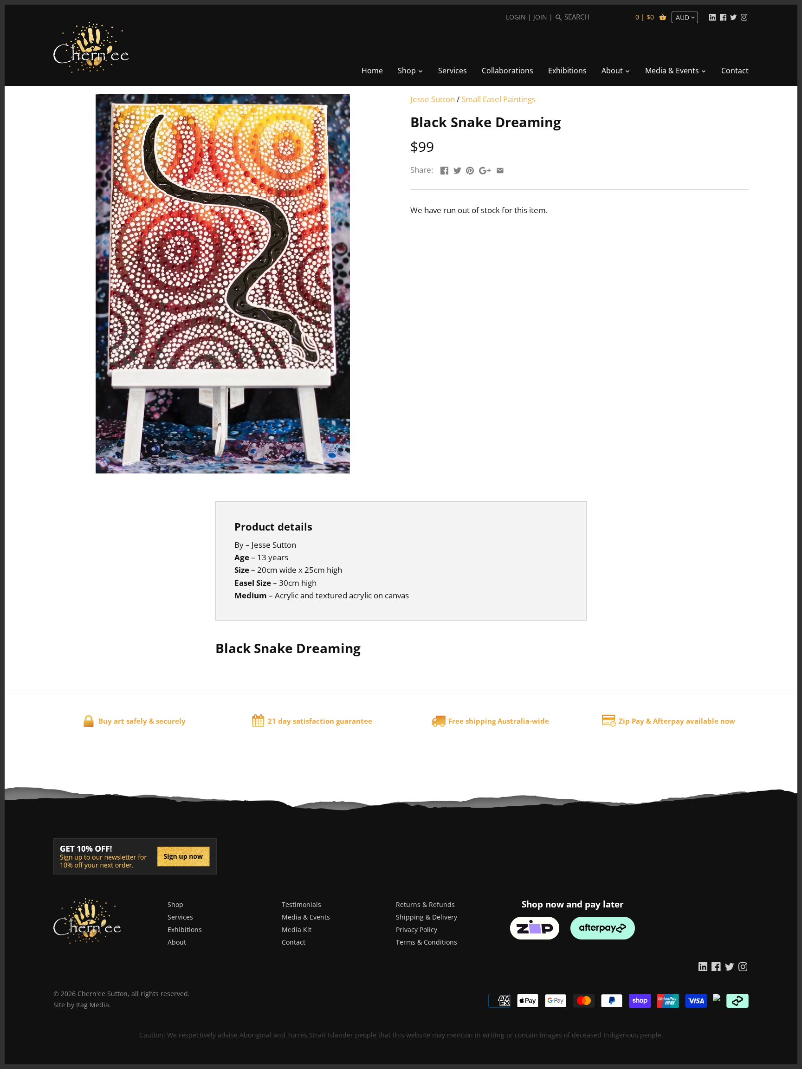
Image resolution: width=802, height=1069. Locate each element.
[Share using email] (500, 168)
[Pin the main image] (470, 168)
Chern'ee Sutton (103, 993)
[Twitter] (733, 17)
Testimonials (301, 904)
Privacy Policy (416, 929)
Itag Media (92, 1004)
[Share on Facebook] (444, 168)
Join (540, 17)
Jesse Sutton (432, 99)
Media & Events (306, 917)
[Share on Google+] (485, 168)
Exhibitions (185, 929)
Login (516, 17)
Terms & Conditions (426, 942)
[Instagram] (744, 17)
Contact (293, 942)
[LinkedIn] (712, 17)
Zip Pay (631, 721)
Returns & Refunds (425, 904)
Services (180, 917)
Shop (175, 904)
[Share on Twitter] (457, 168)
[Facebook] (723, 17)
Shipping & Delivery (426, 917)
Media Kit (296, 929)
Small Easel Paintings (498, 99)
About (177, 942)
